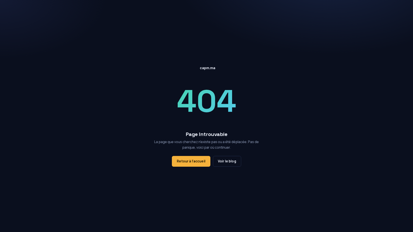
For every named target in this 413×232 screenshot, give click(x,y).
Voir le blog (227, 161)
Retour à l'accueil (191, 161)
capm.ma (207, 68)
